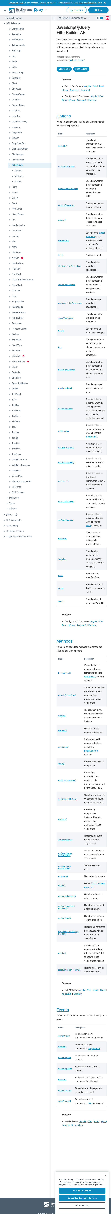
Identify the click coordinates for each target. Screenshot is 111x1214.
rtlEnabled (62, 538)
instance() (62, 819)
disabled (62, 220)
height (61, 331)
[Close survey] (105, 3)
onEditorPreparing (66, 462)
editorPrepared (64, 1058)
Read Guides (81, 69)
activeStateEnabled (66, 166)
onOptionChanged (66, 501)
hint (60, 347)
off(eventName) (65, 840)
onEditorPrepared (66, 448)
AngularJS (74, 90)
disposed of (91, 436)
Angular (87, 86)
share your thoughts (87, 3)
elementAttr (63, 240)
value (88, 525)
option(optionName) (67, 896)
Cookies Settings (82, 1205)
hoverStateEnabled (66, 370)
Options (64, 116)
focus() (61, 764)
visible (61, 588)
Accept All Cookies (82, 1190)
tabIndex (62, 559)
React (101, 86)
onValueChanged (65, 520)
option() (61, 885)
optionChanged (64, 1090)
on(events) (63, 876)
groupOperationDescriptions (70, 303)
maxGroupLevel (65, 388)
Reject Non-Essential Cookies (82, 1198)
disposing (62, 1047)
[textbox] (27, 18)
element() (62, 730)
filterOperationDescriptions (69, 266)
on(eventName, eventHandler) (65, 867)
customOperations (66, 205)
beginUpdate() (64, 673)
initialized (62, 1079)
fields (60, 255)
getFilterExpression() (67, 780)
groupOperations (65, 318)
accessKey (62, 146)
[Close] (105, 1175)
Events (63, 1009)
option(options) (64, 918)
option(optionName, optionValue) (66, 907)
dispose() (62, 716)
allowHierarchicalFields (68, 189)
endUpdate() (90, 676)
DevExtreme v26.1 (17, 3)
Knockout (85, 90)
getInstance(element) (67, 799)
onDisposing (63, 431)
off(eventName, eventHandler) (65, 854)
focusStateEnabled (66, 285)
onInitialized (63, 481)
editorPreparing (65, 1068)
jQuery (38, 10)
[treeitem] (26, 23)
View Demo (64, 69)
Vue (95, 86)
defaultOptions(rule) (67, 695)
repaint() (62, 953)
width (60, 601)
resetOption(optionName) (69, 970)
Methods (65, 641)
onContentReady (65, 409)
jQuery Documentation (73, 18)
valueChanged (64, 1101)
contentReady (64, 1036)
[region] (82, 1192)
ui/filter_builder (77, 60)
